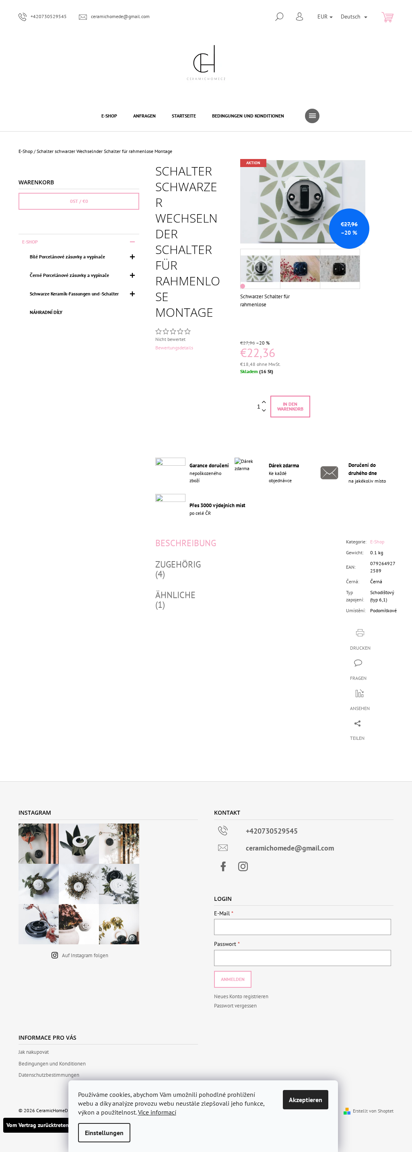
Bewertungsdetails (174, 348)
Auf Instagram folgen (85, 955)
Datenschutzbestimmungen (49, 1074)
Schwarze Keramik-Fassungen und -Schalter (74, 294)
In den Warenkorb (290, 406)
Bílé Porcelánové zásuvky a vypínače (67, 257)
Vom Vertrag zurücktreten (37, 1125)
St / (79, 201)
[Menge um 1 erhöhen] (264, 402)
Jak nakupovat (34, 1052)
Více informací (157, 1112)
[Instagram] (243, 866)
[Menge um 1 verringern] (264, 411)
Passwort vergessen (235, 1005)
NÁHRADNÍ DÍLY (46, 312)
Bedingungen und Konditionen (52, 1063)
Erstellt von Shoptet (373, 1111)
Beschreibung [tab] (185, 543)
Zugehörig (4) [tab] (178, 569)
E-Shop (30, 242)
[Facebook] (223, 866)
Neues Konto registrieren (241, 996)
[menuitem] (109, 116)
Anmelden (233, 979)
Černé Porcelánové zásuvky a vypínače (69, 275)
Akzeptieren (305, 1100)
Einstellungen (104, 1133)
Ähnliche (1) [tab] (175, 599)
